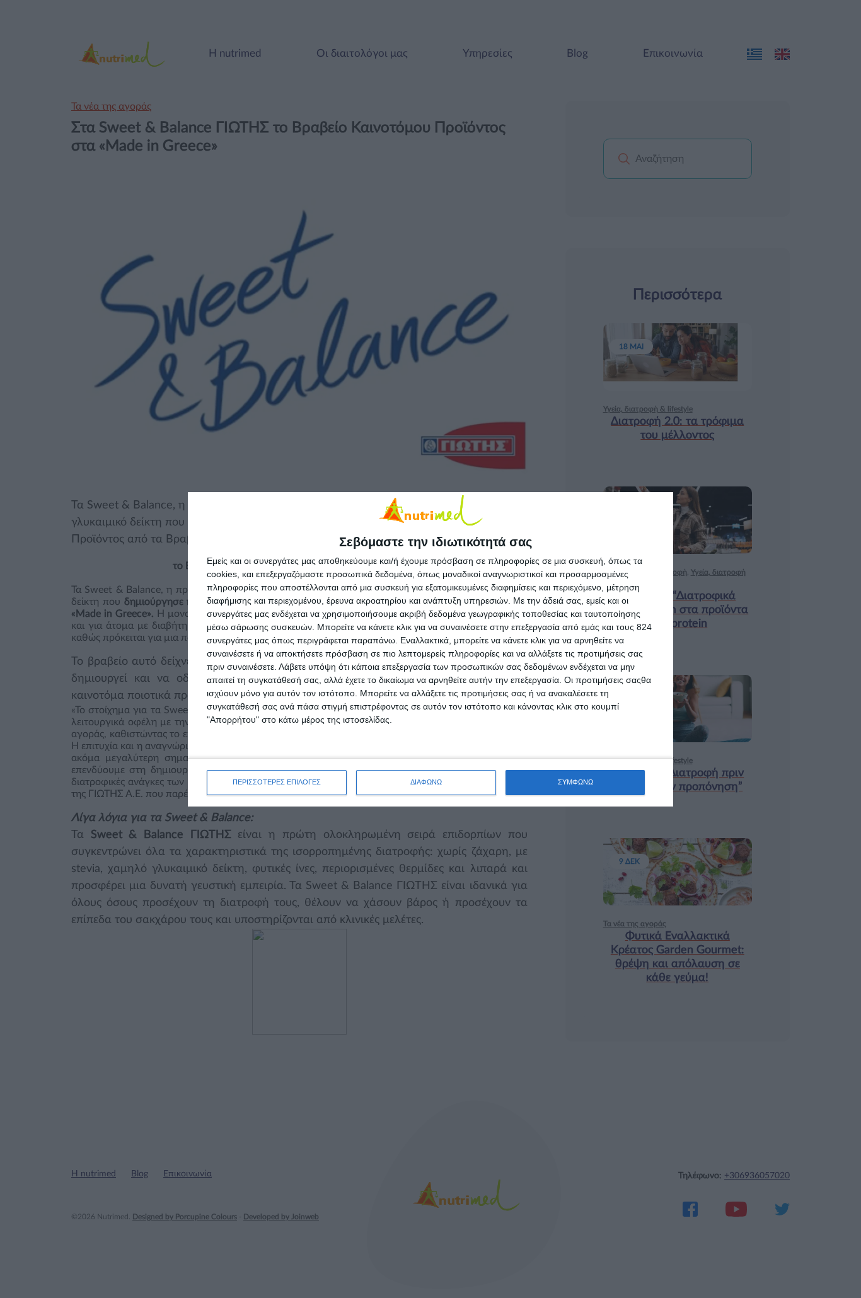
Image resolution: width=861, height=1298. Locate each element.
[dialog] (430, 649)
